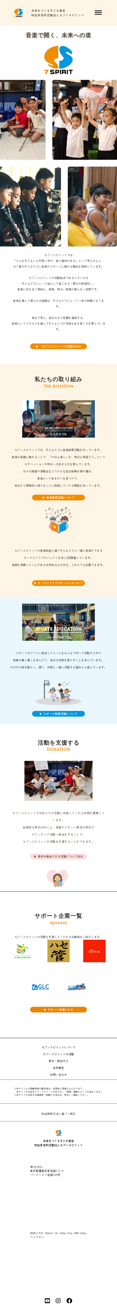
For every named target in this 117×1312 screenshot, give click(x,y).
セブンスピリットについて (58, 1047)
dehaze (98, 13)
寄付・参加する (58, 1061)
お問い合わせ (58, 1074)
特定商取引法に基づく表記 (58, 1114)
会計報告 (58, 1068)
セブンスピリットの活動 (58, 1054)
